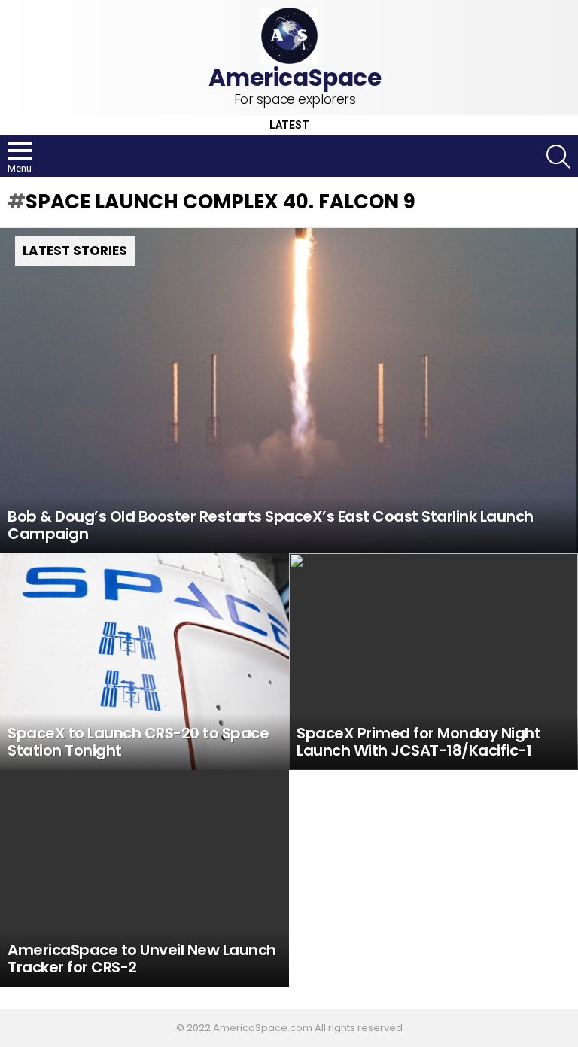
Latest (289, 125)
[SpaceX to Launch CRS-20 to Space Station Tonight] (144, 661)
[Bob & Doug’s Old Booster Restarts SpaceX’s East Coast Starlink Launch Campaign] (289, 390)
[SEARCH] (558, 156)
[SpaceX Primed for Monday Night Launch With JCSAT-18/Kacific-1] (433, 661)
